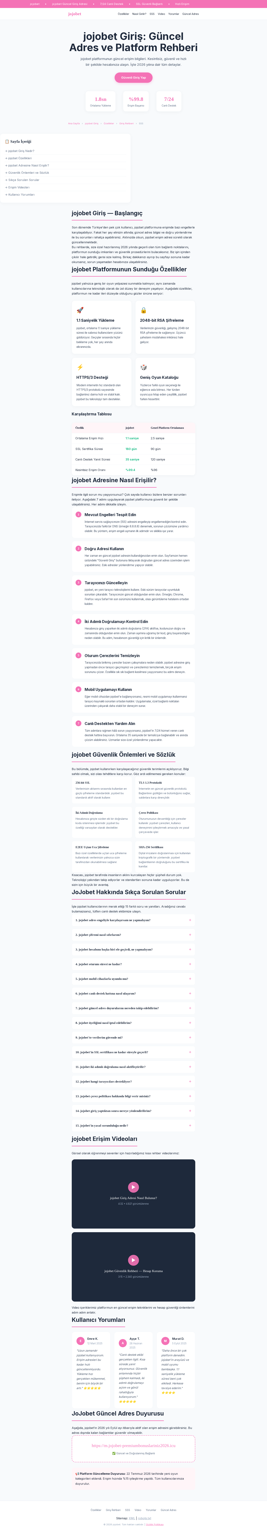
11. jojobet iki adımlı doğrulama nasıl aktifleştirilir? (111, 1067)
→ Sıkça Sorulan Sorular (22, 180)
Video (161, 13)
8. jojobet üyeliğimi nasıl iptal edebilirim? (104, 1023)
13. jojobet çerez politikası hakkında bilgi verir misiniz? (113, 1096)
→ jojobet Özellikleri (18, 158)
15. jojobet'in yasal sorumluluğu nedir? (102, 1125)
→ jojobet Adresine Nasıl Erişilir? (27, 165)
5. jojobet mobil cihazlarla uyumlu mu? (102, 979)
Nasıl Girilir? (139, 13)
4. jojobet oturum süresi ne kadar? (99, 964)
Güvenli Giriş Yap (133, 77)
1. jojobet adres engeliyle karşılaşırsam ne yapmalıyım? (113, 920)
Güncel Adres (190, 13)
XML (132, 1518)
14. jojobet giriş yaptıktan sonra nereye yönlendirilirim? (113, 1111)
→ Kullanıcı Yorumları (20, 194)
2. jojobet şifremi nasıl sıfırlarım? (98, 935)
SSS (152, 13)
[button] (133, 1194)
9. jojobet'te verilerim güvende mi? (99, 1037)
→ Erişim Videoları (17, 187)
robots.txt (144, 1518)
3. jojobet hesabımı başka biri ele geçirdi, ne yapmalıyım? (114, 949)
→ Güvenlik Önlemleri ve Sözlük (27, 172)
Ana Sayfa (74, 123)
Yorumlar (173, 13)
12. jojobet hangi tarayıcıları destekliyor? (104, 1081)
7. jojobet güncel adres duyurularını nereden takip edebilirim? (117, 1008)
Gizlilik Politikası (155, 1524)
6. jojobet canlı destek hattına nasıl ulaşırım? (106, 993)
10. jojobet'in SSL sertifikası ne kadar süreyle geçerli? (112, 1052)
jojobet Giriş (91, 123)
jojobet (74, 13)
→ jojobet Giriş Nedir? (19, 151)
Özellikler (123, 13)
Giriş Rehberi (126, 123)
